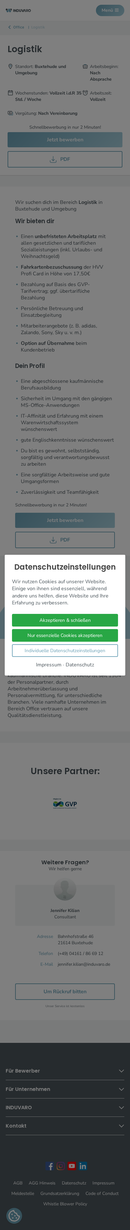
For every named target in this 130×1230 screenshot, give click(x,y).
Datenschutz (80, 664)
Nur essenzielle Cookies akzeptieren (65, 635)
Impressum (49, 664)
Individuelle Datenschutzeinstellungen (65, 650)
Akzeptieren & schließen (65, 620)
